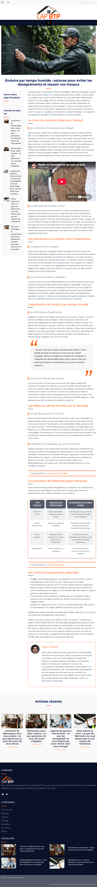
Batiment (5, 813)
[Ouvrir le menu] (48, 22)
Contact (53, 884)
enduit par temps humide (56, 565)
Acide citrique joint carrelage (57, 473)
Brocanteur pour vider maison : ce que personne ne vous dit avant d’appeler (36, 736)
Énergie (4, 831)
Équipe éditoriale (89, 884)
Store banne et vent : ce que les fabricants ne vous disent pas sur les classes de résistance (85, 737)
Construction (6, 810)
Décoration (5, 828)
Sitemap (77, 884)
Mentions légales (65, 884)
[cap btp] (48, 12)
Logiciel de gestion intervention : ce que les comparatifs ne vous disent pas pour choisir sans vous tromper (60, 738)
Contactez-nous (90, 2)
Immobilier (5, 824)
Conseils (4, 821)
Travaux (4, 817)
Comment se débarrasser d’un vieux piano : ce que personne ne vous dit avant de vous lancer (12, 737)
